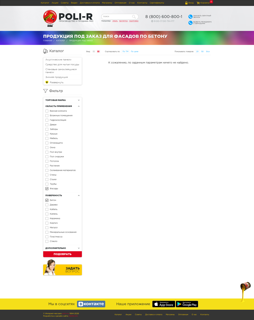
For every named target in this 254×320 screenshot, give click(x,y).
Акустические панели (58, 59)
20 (197, 51)
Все (208, 51)
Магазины (107, 3)
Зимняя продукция (56, 77)
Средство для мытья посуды (62, 64)
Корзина (204, 3)
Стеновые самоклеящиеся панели (61, 71)
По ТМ (125, 51)
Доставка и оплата (90, 3)
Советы (65, 3)
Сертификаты (157, 3)
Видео (74, 3)
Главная (47, 41)
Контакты (142, 3)
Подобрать (62, 254)
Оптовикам (120, 3)
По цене (134, 51)
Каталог (45, 3)
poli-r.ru (65, 313)
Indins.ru (73, 316)
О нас (132, 3)
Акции (55, 3)
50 (202, 51)
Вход (191, 3)
